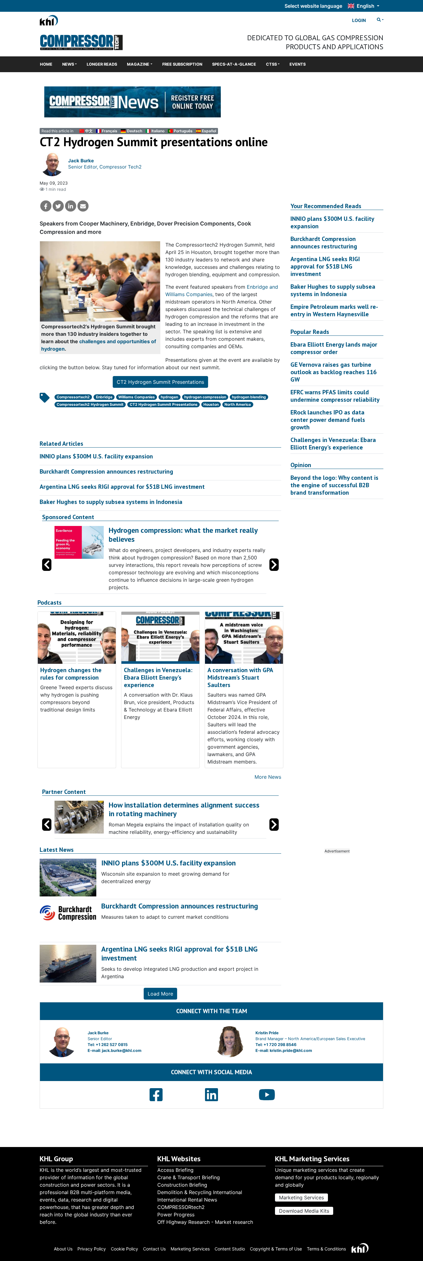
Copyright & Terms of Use (276, 1248)
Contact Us (154, 1248)
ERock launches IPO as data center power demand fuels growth (327, 419)
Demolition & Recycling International (199, 1192)
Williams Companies (136, 397)
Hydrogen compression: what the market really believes (183, 534)
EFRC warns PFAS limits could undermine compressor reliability (335, 396)
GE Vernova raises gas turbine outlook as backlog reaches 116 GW (333, 372)
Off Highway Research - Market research (205, 1222)
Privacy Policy (91, 1248)
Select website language (313, 6)
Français (109, 131)
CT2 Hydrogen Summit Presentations (160, 382)
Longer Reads (102, 64)
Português (183, 131)
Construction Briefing (182, 1185)
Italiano (157, 131)
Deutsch (134, 131)
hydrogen (169, 397)
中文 (89, 131)
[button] (274, 564)
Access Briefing (175, 1170)
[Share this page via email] (83, 206)
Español (209, 131)
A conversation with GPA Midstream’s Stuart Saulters (240, 677)
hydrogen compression (205, 397)
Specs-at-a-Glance (234, 64)
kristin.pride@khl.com (291, 1050)
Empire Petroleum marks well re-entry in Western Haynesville (334, 310)
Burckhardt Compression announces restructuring (106, 471)
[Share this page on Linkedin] (70, 206)
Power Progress (175, 1214)
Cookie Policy (124, 1248)
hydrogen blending (249, 397)
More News (268, 777)
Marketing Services (301, 1197)
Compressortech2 (73, 397)
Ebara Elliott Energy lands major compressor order (333, 348)
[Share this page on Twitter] (58, 206)
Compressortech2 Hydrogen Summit (90, 404)
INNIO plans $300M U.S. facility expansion (96, 456)
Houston (211, 404)
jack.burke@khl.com (122, 1050)
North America (238, 404)
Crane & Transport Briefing (188, 1177)
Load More (160, 994)
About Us (63, 1248)
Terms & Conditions (326, 1248)
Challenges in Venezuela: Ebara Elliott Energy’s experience (158, 677)
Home (46, 64)
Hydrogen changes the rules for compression (71, 673)
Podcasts (49, 602)
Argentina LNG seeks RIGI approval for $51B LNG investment (122, 487)
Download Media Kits (304, 1211)
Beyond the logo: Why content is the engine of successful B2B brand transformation (334, 485)
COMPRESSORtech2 (181, 1207)
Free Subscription (182, 64)
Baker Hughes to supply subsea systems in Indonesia (111, 502)
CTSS (271, 64)
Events (298, 64)
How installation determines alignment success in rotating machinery (184, 809)
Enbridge (104, 397)
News (68, 64)
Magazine (138, 64)
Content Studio (230, 1248)
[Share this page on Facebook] (45, 206)
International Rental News (187, 1200)
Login (359, 20)
